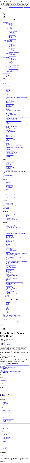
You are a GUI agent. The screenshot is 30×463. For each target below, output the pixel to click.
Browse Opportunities (14, 52)
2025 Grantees (12, 45)
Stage (7, 311)
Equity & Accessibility (11, 128)
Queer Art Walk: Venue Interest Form (14, 147)
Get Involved (6, 57)
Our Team (11, 26)
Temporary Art (9, 153)
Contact (10, 27)
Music (7, 308)
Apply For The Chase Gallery (15, 70)
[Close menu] (4, 16)
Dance (7, 304)
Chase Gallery (12, 33)
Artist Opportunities (10, 50)
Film (7, 307)
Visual (7, 312)
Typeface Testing (10, 155)
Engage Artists (9, 28)
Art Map (8, 75)
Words (7, 313)
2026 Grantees (12, 46)
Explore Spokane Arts (11, 131)
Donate (10, 61)
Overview (11, 24)
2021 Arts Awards (10, 101)
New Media (8, 309)
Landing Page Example (11, 139)
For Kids (6, 316)
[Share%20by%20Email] (7, 368)
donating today (19, 3)
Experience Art (6, 73)
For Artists (8, 66)
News (7, 76)
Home (7, 135)
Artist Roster (9, 53)
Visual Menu (6, 173)
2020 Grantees (9, 100)
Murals (7, 140)
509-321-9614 (3, 380)
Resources (11, 44)
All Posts (8, 108)
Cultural (8, 303)
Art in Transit (9, 113)
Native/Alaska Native (15, 315)
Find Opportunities (7, 40)
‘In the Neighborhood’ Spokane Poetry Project (16, 97)
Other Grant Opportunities (12, 142)
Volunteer (11, 62)
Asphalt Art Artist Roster (11, 119)
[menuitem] (16, 129)
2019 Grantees (9, 98)
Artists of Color (12, 316)
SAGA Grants (9, 41)
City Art (8, 122)
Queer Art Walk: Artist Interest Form (14, 145)
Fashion (7, 306)
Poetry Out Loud (13, 36)
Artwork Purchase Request (12, 118)
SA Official (7, 315)
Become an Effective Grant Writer (13, 121)
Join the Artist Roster (13, 69)
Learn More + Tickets (5, 344)
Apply (10, 49)
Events (7, 74)
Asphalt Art (11, 32)
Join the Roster (12, 56)
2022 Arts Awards (10, 104)
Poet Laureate (12, 35)
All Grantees (12, 48)
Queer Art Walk (12, 39)
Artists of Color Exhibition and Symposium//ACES (17, 117)
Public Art (11, 37)
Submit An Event (10, 151)
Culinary (8, 302)
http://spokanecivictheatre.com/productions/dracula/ (17, 365)
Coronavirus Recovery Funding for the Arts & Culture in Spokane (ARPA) (16, 125)
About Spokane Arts (10, 23)
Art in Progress (9, 111)
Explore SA (5, 22)
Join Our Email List (13, 59)
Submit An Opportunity (14, 65)
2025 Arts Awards (13, 31)
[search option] (4, 14)
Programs (8, 29)
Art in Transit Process (11, 114)
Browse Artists (12, 54)
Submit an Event (12, 63)
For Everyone (9, 58)
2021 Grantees (9, 102)
